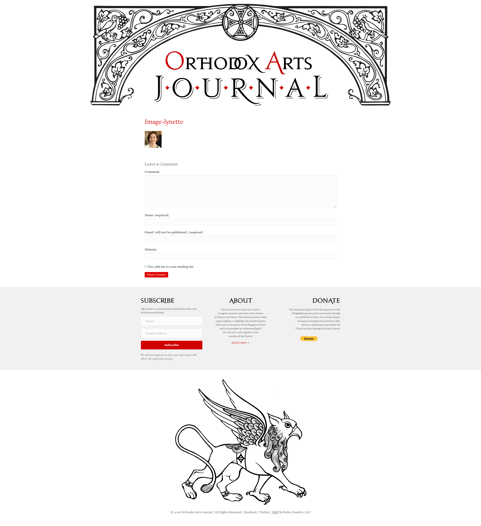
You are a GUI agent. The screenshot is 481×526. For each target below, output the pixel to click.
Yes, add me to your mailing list (170, 266)
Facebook (250, 512)
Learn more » (240, 342)
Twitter (264, 512)
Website (151, 249)
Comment (152, 171)
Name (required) (157, 215)
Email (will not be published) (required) (174, 232)
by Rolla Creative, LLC (291, 512)
